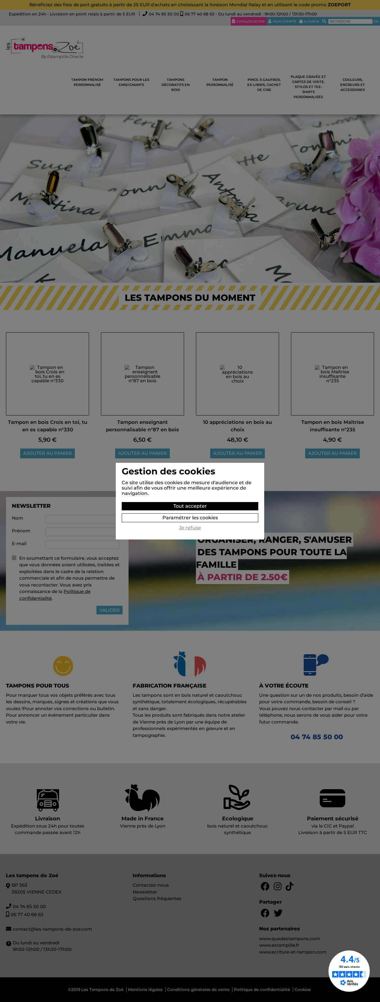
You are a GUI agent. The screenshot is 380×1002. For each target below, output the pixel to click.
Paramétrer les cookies (190, 517)
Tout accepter (190, 506)
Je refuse (190, 528)
